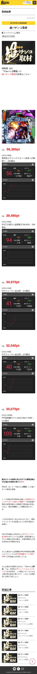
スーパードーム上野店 (11, 33)
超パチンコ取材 (9, 36)
